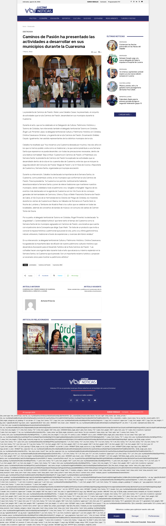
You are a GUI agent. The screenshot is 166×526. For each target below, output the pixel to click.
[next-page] (27, 358)
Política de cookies (122, 522)
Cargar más (124, 114)
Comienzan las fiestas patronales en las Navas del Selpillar (35, 350)
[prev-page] (24, 358)
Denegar (135, 516)
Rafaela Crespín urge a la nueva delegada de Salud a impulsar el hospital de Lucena (62, 349)
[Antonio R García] (32, 304)
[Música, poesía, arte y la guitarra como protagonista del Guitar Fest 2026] (112, 86)
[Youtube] (142, 1)
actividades (32, 265)
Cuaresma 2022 (57, 265)
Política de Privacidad (138, 522)
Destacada (31, 26)
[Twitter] (139, 1)
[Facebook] (131, 1)
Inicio (24, 26)
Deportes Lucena (125, 96)
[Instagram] (133, 1)
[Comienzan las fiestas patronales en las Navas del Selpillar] (36, 338)
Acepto (116, 516)
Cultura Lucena (124, 83)
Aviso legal (151, 522)
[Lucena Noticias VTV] (39, 9)
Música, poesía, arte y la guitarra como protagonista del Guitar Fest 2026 (130, 88)
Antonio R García (48, 301)
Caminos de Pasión (44, 265)
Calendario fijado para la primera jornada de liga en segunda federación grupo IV (130, 101)
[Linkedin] (136, 1)
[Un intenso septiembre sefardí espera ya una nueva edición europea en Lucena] (88, 338)
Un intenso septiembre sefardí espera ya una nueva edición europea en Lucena (88, 349)
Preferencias (153, 516)
